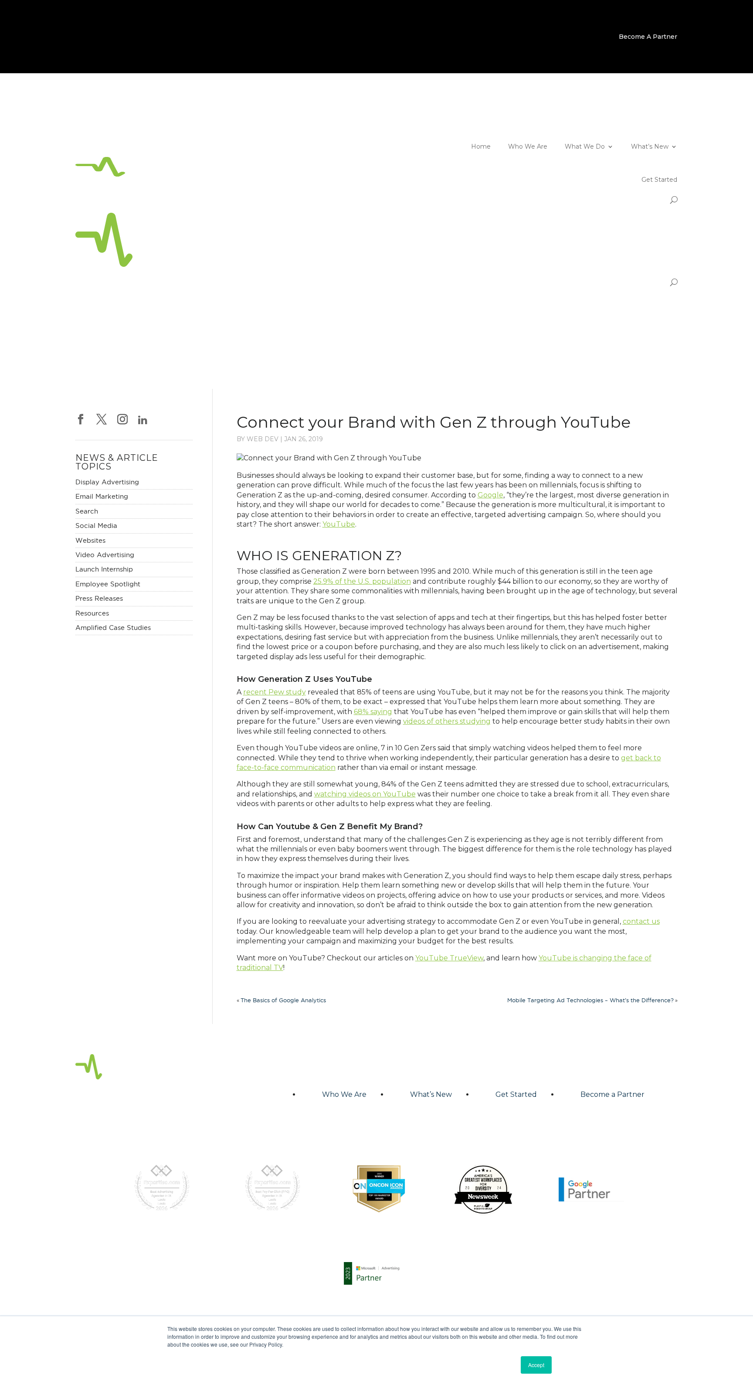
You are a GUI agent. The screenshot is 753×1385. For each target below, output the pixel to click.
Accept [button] (536, 1364)
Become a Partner (612, 1094)
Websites (90, 540)
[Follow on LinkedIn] (671, 110)
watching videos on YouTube (365, 794)
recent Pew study (274, 692)
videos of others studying (447, 721)
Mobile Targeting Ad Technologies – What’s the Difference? (590, 1000)
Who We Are (527, 146)
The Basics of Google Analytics (283, 1000)
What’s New (649, 146)
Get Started (659, 180)
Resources (92, 613)
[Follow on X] (636, 110)
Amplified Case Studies (113, 627)
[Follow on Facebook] (618, 110)
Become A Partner (648, 37)
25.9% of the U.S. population (362, 581)
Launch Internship (104, 569)
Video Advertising (104, 554)
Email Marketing (101, 496)
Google (490, 495)
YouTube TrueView (449, 958)
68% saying (373, 712)
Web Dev (262, 439)
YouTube (338, 524)
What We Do (585, 146)
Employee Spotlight (107, 584)
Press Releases (99, 598)
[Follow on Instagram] (653, 110)
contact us (641, 921)
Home (481, 146)
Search (86, 511)
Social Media (96, 525)
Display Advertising (107, 482)
